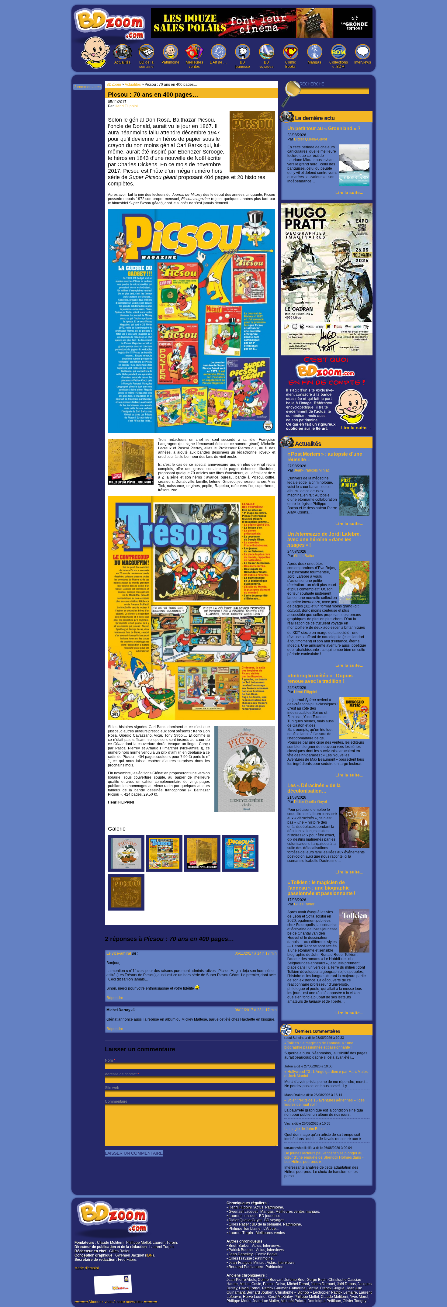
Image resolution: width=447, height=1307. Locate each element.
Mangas (314, 62)
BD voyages (266, 64)
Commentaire (116, 1101)
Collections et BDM (338, 64)
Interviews (362, 62)
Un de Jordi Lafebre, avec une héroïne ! (324, 539)
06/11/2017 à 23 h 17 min (256, 1010)
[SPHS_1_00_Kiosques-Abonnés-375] (240, 870)
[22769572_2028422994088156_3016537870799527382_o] (202, 870)
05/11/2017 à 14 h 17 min (256, 953)
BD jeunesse (242, 64)
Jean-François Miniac (312, 470)
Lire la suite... (349, 192)
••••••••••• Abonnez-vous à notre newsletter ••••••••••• (115, 1302)
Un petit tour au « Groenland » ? (324, 128)
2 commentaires (87, 87)
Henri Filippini (305, 692)
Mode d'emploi (86, 1268)
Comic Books (290, 64)
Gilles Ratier (304, 556)
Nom (109, 1060)
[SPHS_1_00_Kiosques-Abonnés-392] (164, 870)
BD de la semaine (146, 64)
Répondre (114, 998)
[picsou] (126, 909)
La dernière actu (314, 118)
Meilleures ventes (194, 64)
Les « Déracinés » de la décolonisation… (314, 788)
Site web (112, 1088)
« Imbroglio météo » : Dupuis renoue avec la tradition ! (320, 678)
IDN (149, 1255)
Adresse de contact (121, 1074)
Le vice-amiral (118, 953)
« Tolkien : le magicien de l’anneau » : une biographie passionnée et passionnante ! (321, 888)
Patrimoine (170, 62)
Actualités (122, 62)
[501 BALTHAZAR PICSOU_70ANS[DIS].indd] (126, 870)
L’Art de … (218, 62)
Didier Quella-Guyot (310, 139)
